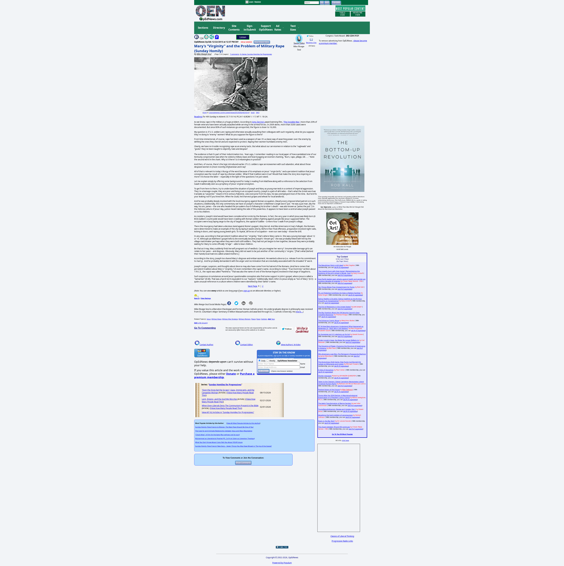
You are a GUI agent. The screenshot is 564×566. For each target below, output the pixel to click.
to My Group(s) (201, 323)
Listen (243, 37)
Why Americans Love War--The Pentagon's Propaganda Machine (342, 354)
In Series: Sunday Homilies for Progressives (256, 54)
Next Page (252, 286)
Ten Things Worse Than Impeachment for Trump (336, 287)
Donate (231, 373)
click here (345, 440)
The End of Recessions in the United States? (334, 307)
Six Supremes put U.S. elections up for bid (334, 334)
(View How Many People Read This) (225, 408)
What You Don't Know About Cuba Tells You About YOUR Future (218, 442)
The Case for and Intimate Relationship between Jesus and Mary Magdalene (223, 431)
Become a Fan (311, 43)
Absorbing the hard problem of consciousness (335, 415)
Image (205, 113)
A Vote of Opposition (326, 370)
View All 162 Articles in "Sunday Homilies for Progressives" (228, 412)
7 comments (234, 54)
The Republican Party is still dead (330, 265)
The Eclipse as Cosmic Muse (328, 321)
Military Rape (216, 319)
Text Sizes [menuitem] (293, 27)
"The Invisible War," (292, 122)
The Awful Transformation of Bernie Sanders (334, 403)
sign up (246, 290)
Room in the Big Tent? (326, 421)
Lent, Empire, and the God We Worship (219, 399)
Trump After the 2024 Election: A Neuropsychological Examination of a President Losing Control (337, 396)
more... (299, 311)
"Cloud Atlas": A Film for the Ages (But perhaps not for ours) (217, 435)
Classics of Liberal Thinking (342, 536)
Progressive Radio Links (342, 541)
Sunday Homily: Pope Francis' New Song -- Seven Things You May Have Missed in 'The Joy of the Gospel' (233, 446)
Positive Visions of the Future (329, 390)
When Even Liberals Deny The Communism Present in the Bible (230, 405)
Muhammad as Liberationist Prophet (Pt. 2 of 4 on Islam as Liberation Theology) (225, 438)
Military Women (244, 319)
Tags (271, 319)
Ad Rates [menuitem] (277, 27)
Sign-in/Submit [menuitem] (249, 27)
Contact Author (206, 344)
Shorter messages (324, 376)
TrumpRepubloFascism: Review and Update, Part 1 (337, 409)
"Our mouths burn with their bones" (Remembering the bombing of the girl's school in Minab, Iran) (339, 272)
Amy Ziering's (258, 122)
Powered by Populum (282, 562)
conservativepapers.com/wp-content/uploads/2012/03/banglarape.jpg (229, 113)
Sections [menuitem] (203, 27)
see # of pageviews (341, 267)
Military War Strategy (230, 319)
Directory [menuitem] (219, 27)
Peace (253, 319)
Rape (258, 319)
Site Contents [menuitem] (234, 27)
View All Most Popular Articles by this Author (243, 423)
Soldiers (264, 319)
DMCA (257, 112)
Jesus (209, 319)
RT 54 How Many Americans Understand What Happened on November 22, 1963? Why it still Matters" (340, 327)
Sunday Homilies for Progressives (225, 384)
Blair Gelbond (347, 390)
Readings (198, 116)
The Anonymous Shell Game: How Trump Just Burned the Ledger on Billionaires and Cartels (339, 363)
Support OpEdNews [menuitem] (264, 27)
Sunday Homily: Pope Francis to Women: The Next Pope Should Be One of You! (224, 427)
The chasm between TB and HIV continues (334, 427)
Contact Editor (246, 344)
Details (253, 112)
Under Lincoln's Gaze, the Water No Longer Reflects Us (338, 340)
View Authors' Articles (291, 344)
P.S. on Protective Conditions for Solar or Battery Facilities (339, 293)
